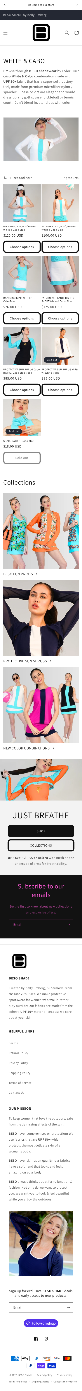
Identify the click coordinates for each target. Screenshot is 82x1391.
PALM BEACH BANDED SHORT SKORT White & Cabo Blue (59, 299)
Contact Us (16, 1093)
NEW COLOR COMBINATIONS (26, 748)
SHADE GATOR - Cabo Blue (18, 440)
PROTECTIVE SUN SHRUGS (25, 661)
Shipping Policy (19, 1073)
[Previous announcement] (5, 5)
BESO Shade (25, 1374)
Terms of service (18, 1381)
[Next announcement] (77, 5)
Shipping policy (40, 1381)
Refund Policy (18, 1053)
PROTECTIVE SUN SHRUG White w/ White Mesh (60, 371)
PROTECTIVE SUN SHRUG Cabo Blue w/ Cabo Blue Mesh (21, 371)
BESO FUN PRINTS (18, 574)
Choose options (22, 247)
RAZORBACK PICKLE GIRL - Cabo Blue (19, 299)
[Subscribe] (68, 925)
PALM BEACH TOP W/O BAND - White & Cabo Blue (59, 228)
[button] (5, 32)
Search (13, 1043)
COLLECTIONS (41, 845)
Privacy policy (64, 1375)
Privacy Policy (18, 1063)
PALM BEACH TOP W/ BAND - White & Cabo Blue (19, 228)
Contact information (65, 1381)
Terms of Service (20, 1083)
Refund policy (44, 1375)
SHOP (41, 831)
